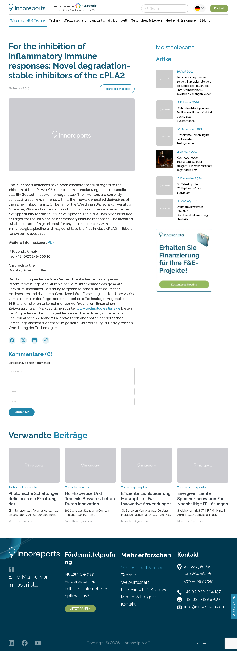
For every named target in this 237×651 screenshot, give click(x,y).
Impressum (199, 643)
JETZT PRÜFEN (80, 608)
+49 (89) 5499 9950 (202, 599)
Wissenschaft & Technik (144, 567)
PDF (51, 242)
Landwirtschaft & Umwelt (145, 589)
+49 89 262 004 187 (202, 591)
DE (202, 8)
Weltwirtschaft (135, 582)
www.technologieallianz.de (98, 308)
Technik (128, 574)
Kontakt (219, 8)
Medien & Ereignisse (140, 596)
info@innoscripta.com (205, 606)
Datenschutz (220, 643)
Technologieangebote (117, 88)
